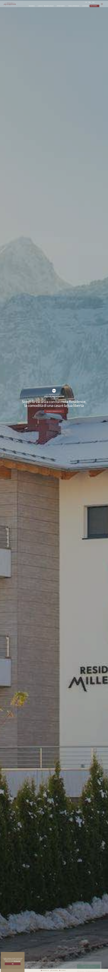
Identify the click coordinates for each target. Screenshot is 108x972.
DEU (93, 2)
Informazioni (17, 961)
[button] (42, 965)
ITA (86, 2)
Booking (94, 5)
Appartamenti (61, 6)
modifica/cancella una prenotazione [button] (93, 969)
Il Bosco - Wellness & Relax (46, 6)
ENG (90, 2)
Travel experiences (73, 6)
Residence (32, 6)
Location (85, 6)
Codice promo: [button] (81, 969)
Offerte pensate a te (54, 411)
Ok (12, 964)
